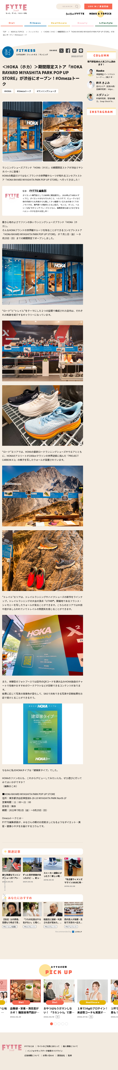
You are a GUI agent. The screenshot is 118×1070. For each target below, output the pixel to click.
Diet (12, 23)
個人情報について (70, 1046)
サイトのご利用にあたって (48, 1046)
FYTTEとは (29, 1046)
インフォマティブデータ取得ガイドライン (45, 1050)
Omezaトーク (24, 91)
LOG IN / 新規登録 (98, 6)
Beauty (83, 23)
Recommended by (63, 931)
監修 (70, 1055)
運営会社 (61, 1055)
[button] (51, 1023)
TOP (4, 32)
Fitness (35, 23)
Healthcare (59, 23)
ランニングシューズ (47, 91)
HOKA (8, 91)
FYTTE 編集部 (37, 190)
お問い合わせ (48, 1055)
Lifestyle (106, 23)
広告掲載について (31, 1055)
